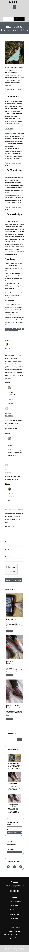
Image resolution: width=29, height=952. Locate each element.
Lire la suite (9, 631)
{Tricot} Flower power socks (13, 663)
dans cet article (12, 77)
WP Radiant (8, 948)
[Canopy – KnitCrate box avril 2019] (14, 92)
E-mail (7, 549)
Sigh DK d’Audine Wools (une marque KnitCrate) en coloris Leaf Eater (14, 182)
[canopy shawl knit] (9, 129)
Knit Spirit (14, 2)
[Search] (19, 739)
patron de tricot (13, 330)
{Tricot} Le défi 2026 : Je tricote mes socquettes (14, 707)
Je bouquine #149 (12, 620)
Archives (9, 830)
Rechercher (19, 19)
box (14, 328)
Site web (8, 557)
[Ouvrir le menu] (14, 7)
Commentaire (10, 526)
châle (19, 328)
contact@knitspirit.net (12, 935)
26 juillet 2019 (11, 496)
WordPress (8, 950)
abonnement (8, 328)
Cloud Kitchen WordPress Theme (13, 947)
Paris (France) (15, 938)
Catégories (10, 849)
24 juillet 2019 (9, 351)
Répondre (7, 382)
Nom (7, 542)
